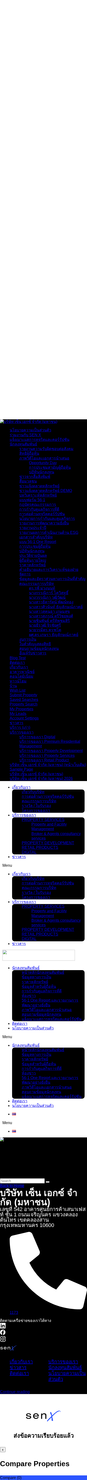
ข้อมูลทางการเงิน (34, 362)
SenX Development (40, 44)
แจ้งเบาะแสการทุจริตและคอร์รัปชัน (49, 404)
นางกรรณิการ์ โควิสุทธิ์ (48, 593)
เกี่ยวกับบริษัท (30, 11)
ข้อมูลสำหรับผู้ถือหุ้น (36, 371)
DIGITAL (29, 852)
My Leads (18, 714)
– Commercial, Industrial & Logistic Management (59, 153)
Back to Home (12, 1186)
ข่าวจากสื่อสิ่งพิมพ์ (34, 477)
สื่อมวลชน (28, 481)
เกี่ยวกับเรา (19, 6)
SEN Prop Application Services (55, 311)
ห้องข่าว (26, 381)
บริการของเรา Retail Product (44, 760)
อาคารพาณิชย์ (22, 672)
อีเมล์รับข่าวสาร (32, 653)
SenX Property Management (49, 85)
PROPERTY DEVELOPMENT (48, 843)
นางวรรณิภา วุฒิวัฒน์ (47, 597)
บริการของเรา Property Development (51, 751)
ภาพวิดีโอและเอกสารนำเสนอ (44, 394)
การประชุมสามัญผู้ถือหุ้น (50, 467)
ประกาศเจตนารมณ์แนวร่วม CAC (47, 15)
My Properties (21, 709)
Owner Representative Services (56, 330)
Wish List (17, 690)
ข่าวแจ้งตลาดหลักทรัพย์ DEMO (45, 491)
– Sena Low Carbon (60, 72)
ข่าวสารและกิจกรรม (27, 348)
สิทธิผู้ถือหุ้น (29, 453)
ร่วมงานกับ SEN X (25, 435)
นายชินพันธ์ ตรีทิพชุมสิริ (49, 621)
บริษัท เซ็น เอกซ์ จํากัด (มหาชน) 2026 (41, 778)
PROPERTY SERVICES (43, 820)
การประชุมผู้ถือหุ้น (35, 546)
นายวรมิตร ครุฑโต (45, 630)
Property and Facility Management (51, 95)
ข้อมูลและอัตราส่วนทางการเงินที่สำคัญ (52, 579)
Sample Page (21, 769)
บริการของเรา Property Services (47, 755)
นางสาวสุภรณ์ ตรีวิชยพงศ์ (51, 616)
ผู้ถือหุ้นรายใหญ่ (32, 560)
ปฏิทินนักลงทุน (41, 472)
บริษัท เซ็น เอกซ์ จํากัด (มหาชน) (36, 774)
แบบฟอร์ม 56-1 (32, 500)
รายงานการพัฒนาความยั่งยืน (44, 523)
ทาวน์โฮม (18, 681)
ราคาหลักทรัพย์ (32, 367)
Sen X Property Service (44, 186)
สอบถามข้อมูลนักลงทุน (39, 399)
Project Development (51, 51)
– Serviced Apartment (62, 226)
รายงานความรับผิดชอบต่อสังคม (46, 449)
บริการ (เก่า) (20, 727)
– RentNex (50, 242)
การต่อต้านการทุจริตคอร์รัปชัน (48, 796)
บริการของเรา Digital (37, 737)
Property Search (23, 704)
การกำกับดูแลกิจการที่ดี (39, 376)
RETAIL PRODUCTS (40, 847)
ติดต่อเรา (17, 413)
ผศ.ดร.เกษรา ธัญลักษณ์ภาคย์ (53, 635)
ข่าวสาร (16, 723)
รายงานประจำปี (32, 528)
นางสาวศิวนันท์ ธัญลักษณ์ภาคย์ (56, 607)
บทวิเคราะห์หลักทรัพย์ (38, 495)
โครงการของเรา (33, 29)
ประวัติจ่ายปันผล (33, 555)
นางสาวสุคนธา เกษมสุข (49, 611)
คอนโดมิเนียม (21, 676)
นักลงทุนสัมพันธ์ (23, 353)
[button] (43, 865)
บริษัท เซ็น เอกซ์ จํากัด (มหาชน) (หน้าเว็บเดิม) (48, 765)
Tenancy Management (53, 235)
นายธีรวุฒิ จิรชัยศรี (45, 625)
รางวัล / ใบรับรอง (34, 25)
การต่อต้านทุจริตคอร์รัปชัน (42, 514)
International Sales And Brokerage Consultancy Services (54, 199)
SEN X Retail (33, 255)
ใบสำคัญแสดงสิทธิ (35, 644)
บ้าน (13, 686)
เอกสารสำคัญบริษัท (36, 537)
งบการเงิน (27, 639)
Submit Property (23, 695)
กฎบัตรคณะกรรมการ (37, 504)
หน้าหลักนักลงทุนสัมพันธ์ (40, 357)
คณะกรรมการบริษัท (36, 20)
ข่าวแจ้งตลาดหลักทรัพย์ (39, 486)
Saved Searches (24, 700)
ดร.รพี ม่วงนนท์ (42, 588)
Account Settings (24, 718)
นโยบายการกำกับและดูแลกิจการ (47, 518)
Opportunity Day (43, 463)
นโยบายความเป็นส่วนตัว (40, 408)
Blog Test (18, 658)
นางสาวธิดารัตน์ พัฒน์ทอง (51, 602)
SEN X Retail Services (53, 262)
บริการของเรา (22, 34)
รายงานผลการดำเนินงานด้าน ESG (48, 532)
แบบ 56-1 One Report (37, 542)
